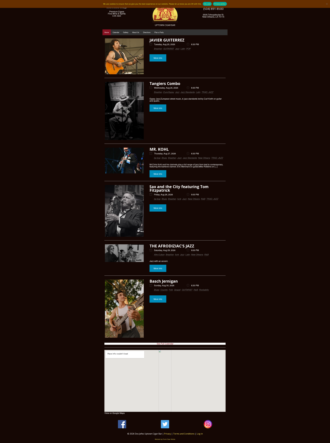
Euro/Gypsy (168, 92)
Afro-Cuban (159, 254)
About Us (135, 32)
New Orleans (204, 157)
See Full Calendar (165, 343)
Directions (147, 32)
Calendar (116, 32)
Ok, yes (207, 4)
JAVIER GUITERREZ (167, 40)
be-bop (157, 157)
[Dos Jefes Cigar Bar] (165, 12)
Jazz (177, 48)
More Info (158, 57)
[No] (326, 4)
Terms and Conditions (184, 433)
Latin (183, 48)
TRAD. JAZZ (207, 92)
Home (106, 32)
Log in (200, 433)
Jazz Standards (188, 92)
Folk (171, 289)
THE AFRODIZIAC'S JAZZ (172, 246)
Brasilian (158, 48)
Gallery (125, 32)
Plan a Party (159, 32)
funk (179, 198)
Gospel (177, 289)
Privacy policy (220, 4)
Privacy (167, 433)
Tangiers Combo (165, 83)
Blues (164, 157)
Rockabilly (204, 289)
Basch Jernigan (164, 281)
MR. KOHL (159, 149)
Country (164, 289)
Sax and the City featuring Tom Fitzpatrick (179, 188)
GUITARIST (168, 48)
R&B (203, 198)
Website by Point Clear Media (165, 439)
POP (188, 48)
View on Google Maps (114, 413)
